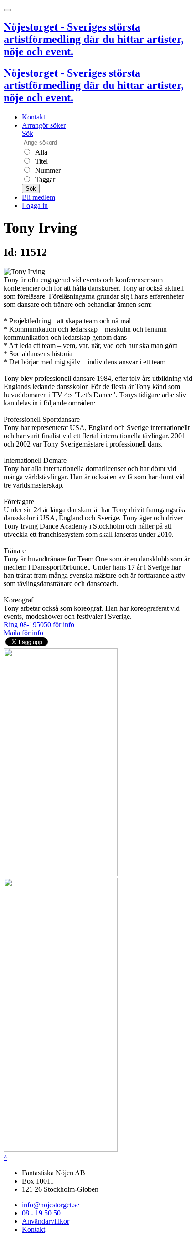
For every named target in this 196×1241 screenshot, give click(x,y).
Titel (40, 161)
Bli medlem (38, 197)
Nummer (47, 170)
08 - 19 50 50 (41, 1213)
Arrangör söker (44, 125)
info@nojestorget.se (50, 1205)
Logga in (35, 205)
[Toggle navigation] (7, 10)
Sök (27, 133)
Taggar (44, 179)
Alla (40, 152)
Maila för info (23, 633)
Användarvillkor (45, 1221)
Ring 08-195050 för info (39, 624)
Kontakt (33, 117)
